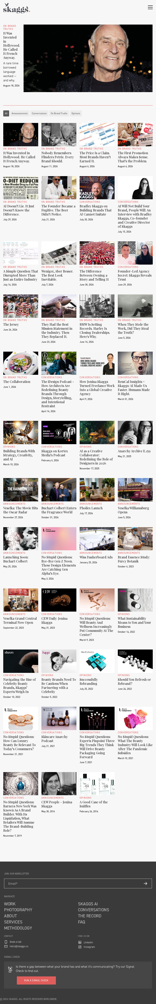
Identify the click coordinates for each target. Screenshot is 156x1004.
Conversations (39, 113)
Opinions (76, 113)
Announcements (20, 113)
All (6, 113)
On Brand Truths (59, 113)
